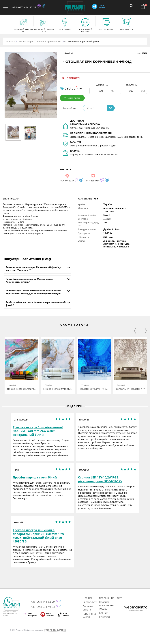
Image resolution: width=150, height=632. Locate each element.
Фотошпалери (25, 41)
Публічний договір (55, 629)
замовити (74, 98)
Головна (10, 41)
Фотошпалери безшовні (48, 41)
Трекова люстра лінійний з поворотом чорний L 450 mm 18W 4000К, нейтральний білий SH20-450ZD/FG (38, 535)
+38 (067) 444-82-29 (24, 7)
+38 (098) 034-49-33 (43, 606)
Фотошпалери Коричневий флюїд (81, 41)
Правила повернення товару (106, 605)
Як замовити (90, 602)
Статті (118, 598)
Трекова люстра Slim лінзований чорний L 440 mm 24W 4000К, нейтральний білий (38, 431)
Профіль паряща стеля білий (35, 477)
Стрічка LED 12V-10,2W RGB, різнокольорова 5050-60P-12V (100, 479)
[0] (143, 6)
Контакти (104, 617)
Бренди (103, 612)
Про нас (87, 598)
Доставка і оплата (89, 607)
